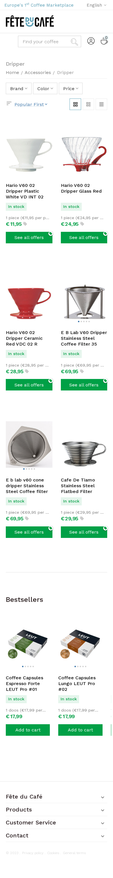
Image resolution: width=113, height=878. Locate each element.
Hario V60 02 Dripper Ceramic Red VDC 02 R (24, 338)
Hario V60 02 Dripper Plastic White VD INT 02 (24, 191)
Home (12, 72)
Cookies (53, 853)
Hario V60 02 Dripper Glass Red (81, 188)
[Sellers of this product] (25, 224)
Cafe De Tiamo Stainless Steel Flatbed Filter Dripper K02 (78, 485)
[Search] (75, 41)
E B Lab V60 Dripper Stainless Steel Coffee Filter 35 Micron (84, 338)
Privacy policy (32, 853)
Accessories (38, 72)
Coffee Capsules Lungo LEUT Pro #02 (77, 683)
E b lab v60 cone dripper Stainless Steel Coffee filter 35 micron (27, 485)
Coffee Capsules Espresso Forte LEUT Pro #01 (24, 683)
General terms (74, 853)
